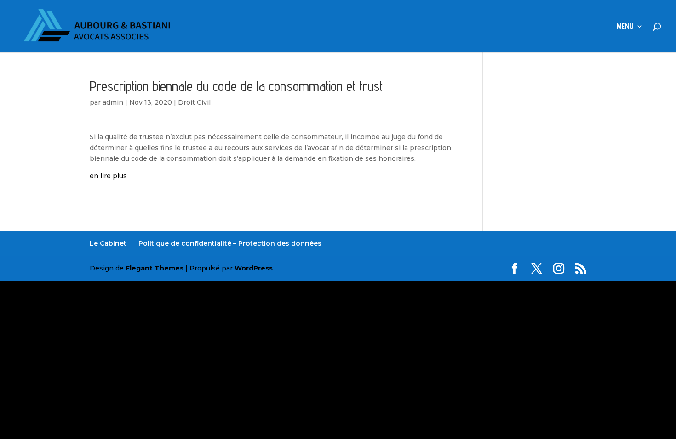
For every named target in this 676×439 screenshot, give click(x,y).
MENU (625, 27)
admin (113, 102)
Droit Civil (194, 102)
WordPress (254, 268)
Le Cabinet (108, 243)
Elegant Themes (154, 268)
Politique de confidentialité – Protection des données (229, 243)
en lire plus (108, 176)
